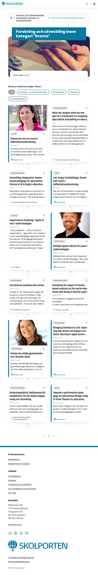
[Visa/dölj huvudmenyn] (94, 4)
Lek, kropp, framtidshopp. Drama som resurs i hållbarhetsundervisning (70, 181)
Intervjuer (32, 18)
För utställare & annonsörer (22, 488)
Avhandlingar (21, 18)
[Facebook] (10, 533)
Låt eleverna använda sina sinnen (27, 285)
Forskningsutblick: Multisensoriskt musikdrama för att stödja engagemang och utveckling (28, 396)
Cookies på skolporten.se (21, 557)
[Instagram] (26, 533)
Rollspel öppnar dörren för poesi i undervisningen (70, 247)
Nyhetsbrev (14, 459)
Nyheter (12, 480)
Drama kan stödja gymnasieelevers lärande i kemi (26, 355)
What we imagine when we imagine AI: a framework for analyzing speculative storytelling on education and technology (70, 116)
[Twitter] (15, 533)
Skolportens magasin (19, 463)
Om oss (12, 492)
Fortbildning (14, 476)
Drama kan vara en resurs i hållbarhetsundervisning (24, 140)
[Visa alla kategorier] (44, 134)
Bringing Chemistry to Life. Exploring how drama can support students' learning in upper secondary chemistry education (70, 331)
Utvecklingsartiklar (24, 20)
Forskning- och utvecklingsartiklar (30, 15)
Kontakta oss (15, 524)
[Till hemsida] (37, 546)
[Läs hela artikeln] (70, 225)
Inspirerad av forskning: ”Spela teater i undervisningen (27, 222)
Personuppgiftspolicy (19, 561)
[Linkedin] (21, 533)
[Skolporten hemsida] (12, 4)
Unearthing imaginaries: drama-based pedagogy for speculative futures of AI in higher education (26, 181)
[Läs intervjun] (27, 118)
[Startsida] (11, 18)
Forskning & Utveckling (19, 484)
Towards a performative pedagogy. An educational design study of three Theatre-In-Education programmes (70, 396)
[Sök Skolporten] (87, 4)
